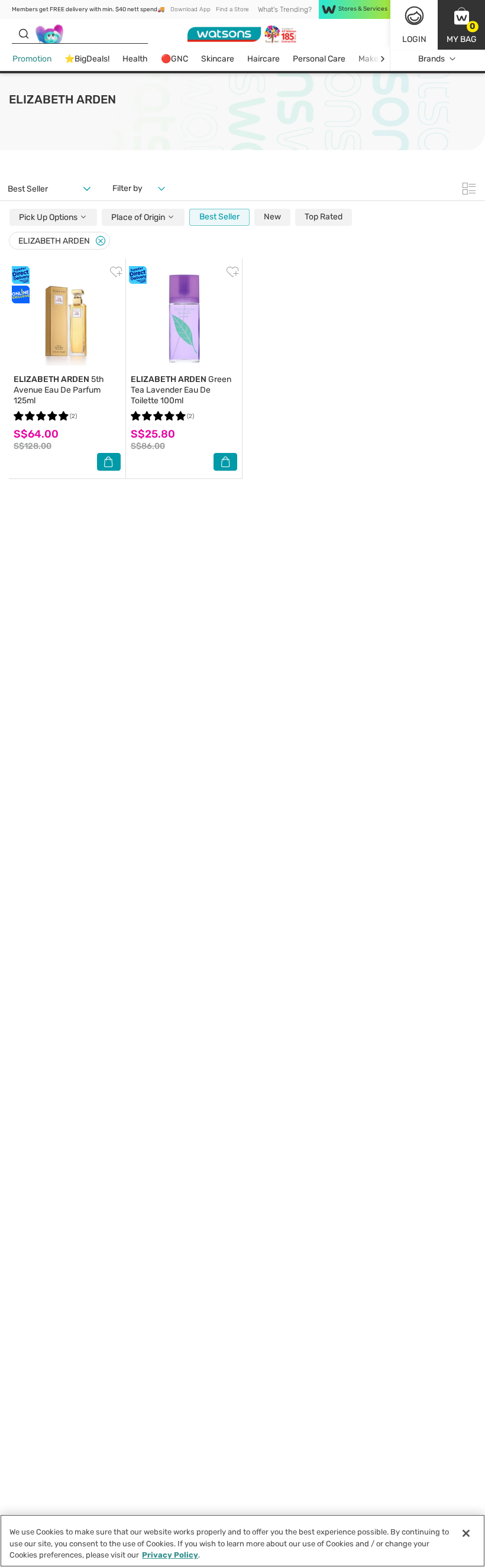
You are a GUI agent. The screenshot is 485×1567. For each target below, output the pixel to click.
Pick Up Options (49, 217)
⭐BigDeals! (86, 59)
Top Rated (323, 217)
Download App (190, 9)
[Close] (100, 241)
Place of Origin (139, 217)
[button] (461, 25)
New (272, 217)
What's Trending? (285, 9)
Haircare (263, 59)
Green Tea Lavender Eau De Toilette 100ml (181, 390)
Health (135, 59)
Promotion (31, 59)
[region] (242, 1540)
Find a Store (232, 9)
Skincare (217, 59)
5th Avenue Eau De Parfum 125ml (59, 390)
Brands (431, 59)
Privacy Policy (170, 1554)
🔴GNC (174, 59)
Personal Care (319, 59)
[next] (382, 58)
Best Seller (219, 217)
